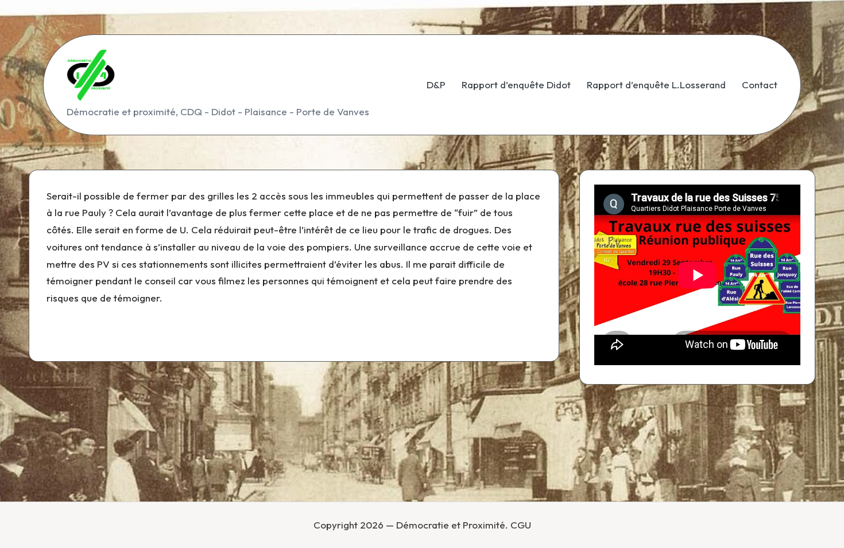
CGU (520, 525)
